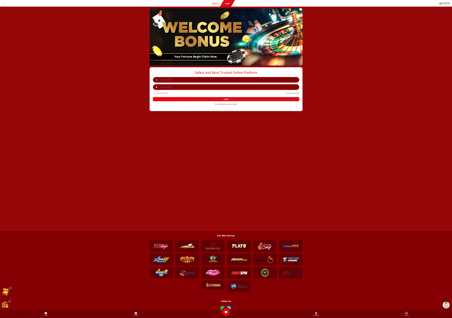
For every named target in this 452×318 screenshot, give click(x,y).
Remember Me (162, 93)
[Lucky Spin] (4, 304)
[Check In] (5, 292)
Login (226, 99)
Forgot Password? (292, 93)
